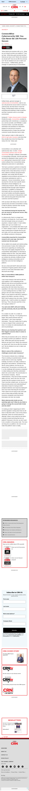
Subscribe (5, 729)
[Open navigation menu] (2, 10)
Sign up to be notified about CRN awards (13, 544)
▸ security (12, 26)
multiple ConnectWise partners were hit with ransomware (12, 152)
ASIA (4, 6)
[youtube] (14, 766)
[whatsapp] (22, 766)
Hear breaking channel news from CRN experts (14, 684)
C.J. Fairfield (6, 43)
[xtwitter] (10, 766)
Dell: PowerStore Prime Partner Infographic (12, 527)
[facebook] (2, 766)
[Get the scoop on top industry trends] (8, 680)
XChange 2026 (12, 14)
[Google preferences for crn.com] (7, 47)
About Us (3, 751)
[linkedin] (6, 766)
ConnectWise (15, 119)
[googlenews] (18, 766)
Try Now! (22, 1)
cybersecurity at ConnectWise (10, 103)
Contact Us (4, 754)
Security (4, 29)
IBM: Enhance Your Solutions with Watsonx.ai (12, 530)
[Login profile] (27, 11)
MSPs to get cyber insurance (10, 137)
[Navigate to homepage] (14, 8)
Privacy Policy (14, 772)
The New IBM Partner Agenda (8, 654)
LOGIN (24, 10)
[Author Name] (5, 436)
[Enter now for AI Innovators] (8, 555)
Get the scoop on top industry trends (12, 673)
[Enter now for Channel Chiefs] (8, 566)
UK (22, 6)
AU (9, 6)
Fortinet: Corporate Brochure (9, 534)
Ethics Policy (5, 758)
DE (20, 6)
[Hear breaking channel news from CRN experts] (8, 691)
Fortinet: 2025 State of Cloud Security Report (12, 532)
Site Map (3, 775)
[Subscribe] (18, 732)
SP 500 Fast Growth (20, 14)
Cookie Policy (22, 772)
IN (6, 6)
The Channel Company (7, 761)
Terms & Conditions (5, 772)
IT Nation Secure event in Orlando (17, 117)
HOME (3, 26)
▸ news (7, 26)
